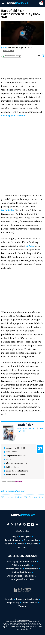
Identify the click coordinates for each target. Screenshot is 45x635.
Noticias (18, 497)
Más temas (22, 547)
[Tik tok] (20, 524)
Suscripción (30, 576)
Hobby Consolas (29, 603)
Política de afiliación (21, 572)
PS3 (34, 428)
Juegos (4, 48)
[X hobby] (12, 524)
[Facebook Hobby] (7, 524)
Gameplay (33, 497)
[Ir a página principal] (17, 3)
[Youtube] (37, 524)
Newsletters (32, 544)
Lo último (9, 544)
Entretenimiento (13, 540)
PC (24, 431)
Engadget (30, 245)
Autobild (9, 599)
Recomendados (31, 540)
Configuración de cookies (22, 579)
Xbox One (27, 428)
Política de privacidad (21, 565)
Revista (20, 544)
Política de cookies (13, 569)
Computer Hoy (12, 603)
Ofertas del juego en (8, 481)
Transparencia (31, 569)
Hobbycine (26, 536)
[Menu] (3, 3)
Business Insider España (27, 599)
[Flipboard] (32, 524)
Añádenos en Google (13, 56)
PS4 (19, 428)
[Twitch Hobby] (16, 524)
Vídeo (3, 497)
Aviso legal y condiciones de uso (21, 561)
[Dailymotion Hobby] (28, 524)
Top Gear (22, 606)
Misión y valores (14, 576)
